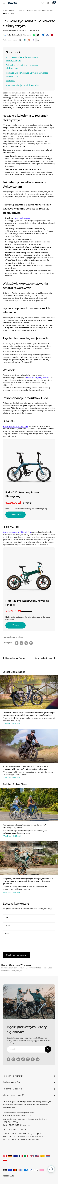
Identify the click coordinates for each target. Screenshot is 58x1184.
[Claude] (29, 40)
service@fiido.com (25, 1113)
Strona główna (9, 11)
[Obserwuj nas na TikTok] (23, 1059)
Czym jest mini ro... (44, 658)
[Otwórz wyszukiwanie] (43, 3)
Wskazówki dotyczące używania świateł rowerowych (27, 74)
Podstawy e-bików (15, 637)
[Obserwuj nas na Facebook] (8, 1059)
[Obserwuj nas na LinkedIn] (38, 1059)
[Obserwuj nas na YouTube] (18, 1059)
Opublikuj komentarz (16, 955)
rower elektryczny (22, 218)
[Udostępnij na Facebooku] (16, 643)
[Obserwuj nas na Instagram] (13, 1059)
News (21, 11)
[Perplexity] (24, 40)
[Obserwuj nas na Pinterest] (33, 1059)
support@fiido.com (23, 1115)
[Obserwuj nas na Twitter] (28, 1059)
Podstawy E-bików (9, 30)
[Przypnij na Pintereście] (52, 35)
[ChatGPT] (20, 40)
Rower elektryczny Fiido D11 (15, 426)
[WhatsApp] (34, 35)
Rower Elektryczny (9, 968)
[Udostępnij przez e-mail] (31, 643)
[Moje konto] (48, 3)
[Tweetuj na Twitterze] (26, 643)
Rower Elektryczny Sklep (30, 968)
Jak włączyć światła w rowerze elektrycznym (22, 66)
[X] (38, 35)
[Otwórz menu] (4, 3)
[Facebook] (47, 35)
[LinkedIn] (43, 35)
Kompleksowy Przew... (15, 658)
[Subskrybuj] (48, 1049)
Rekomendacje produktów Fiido (23, 85)
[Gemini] (34, 40)
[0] (53, 3)
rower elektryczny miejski (37, 378)
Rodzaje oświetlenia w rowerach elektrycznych (23, 59)
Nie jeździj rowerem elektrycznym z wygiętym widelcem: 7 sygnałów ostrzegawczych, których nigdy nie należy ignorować (28, 881)
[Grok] (38, 40)
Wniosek (10, 81)
